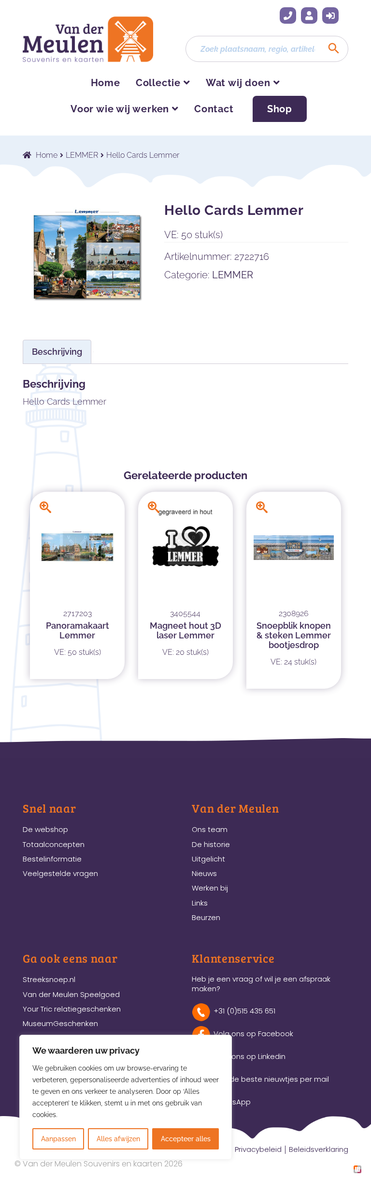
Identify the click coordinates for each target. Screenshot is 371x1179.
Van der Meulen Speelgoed (71, 994)
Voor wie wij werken (120, 109)
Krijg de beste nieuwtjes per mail (271, 1079)
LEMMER (82, 155)
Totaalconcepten (54, 844)
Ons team (210, 829)
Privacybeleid (258, 1149)
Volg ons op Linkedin (249, 1056)
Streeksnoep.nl (49, 979)
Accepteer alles (186, 1139)
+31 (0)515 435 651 (288, 15)
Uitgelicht (208, 859)
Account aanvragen (309, 15)
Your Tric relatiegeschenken (72, 1009)
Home (105, 83)
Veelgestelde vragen (60, 873)
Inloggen (330, 15)
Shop (279, 109)
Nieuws (204, 873)
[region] (125, 1097)
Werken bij (210, 888)
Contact (214, 109)
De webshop (45, 829)
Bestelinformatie (52, 859)
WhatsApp (232, 1102)
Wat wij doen (238, 83)
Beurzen (206, 917)
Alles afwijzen (118, 1139)
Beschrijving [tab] (57, 352)
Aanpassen (58, 1139)
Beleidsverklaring (318, 1149)
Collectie (158, 83)
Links (200, 903)
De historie (211, 844)
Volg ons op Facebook (253, 1033)
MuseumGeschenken (60, 1023)
